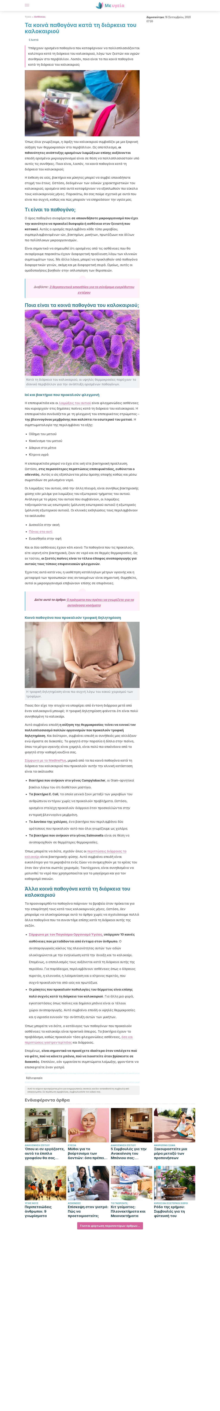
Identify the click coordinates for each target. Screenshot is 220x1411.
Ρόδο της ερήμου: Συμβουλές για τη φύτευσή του (169, 1211)
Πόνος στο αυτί (40, 531)
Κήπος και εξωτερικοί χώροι (171, 1203)
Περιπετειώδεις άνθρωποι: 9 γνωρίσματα (38, 1211)
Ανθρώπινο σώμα (164, 1145)
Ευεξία (72, 1145)
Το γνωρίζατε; (119, 1203)
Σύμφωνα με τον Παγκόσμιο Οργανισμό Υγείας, (66, 934)
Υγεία (28, 16)
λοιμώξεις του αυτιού (75, 403)
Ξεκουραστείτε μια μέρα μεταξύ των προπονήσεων (170, 1153)
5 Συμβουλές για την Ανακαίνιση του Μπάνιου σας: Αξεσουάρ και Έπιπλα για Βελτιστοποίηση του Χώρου (130, 1153)
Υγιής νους (31, 1203)
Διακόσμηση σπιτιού (37, 1145)
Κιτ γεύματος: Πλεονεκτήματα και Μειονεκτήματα (128, 1211)
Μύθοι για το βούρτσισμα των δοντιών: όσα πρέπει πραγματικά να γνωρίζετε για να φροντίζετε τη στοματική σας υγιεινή (87, 1153)
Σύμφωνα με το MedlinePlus (45, 760)
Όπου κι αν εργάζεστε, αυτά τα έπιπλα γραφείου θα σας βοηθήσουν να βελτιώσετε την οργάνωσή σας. (45, 1153)
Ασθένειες (40, 16)
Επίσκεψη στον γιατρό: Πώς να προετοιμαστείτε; (88, 1211)
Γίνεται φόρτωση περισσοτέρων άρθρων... (110, 1226)
